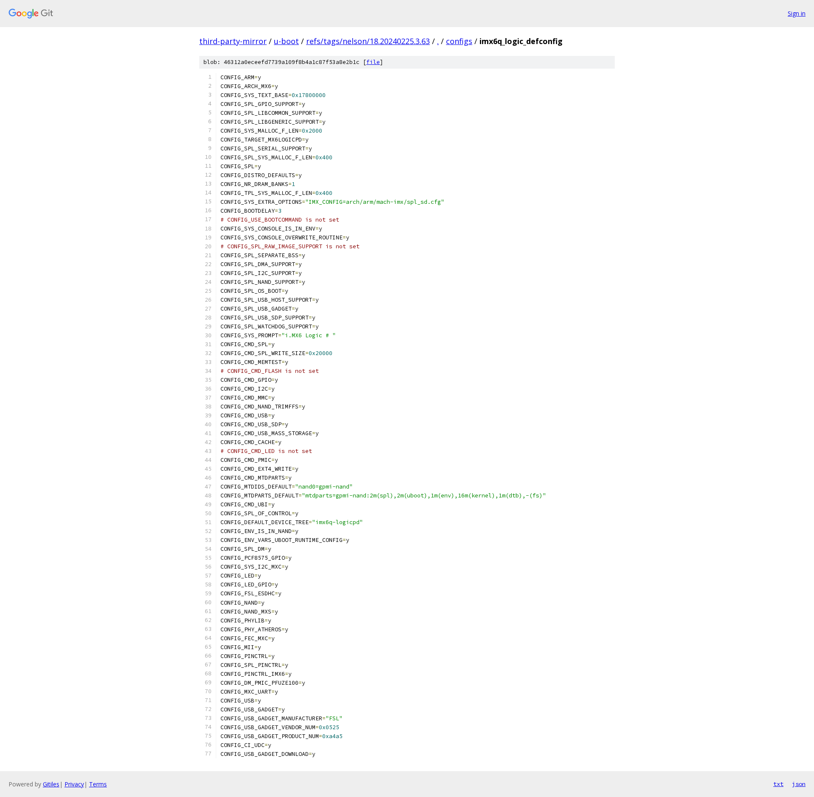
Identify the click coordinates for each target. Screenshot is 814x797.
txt (778, 784)
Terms (98, 784)
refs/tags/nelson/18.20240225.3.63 (368, 41)
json (799, 784)
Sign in (797, 13)
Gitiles (51, 784)
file (373, 62)
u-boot (286, 41)
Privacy (74, 784)
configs (459, 41)
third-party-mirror (233, 41)
